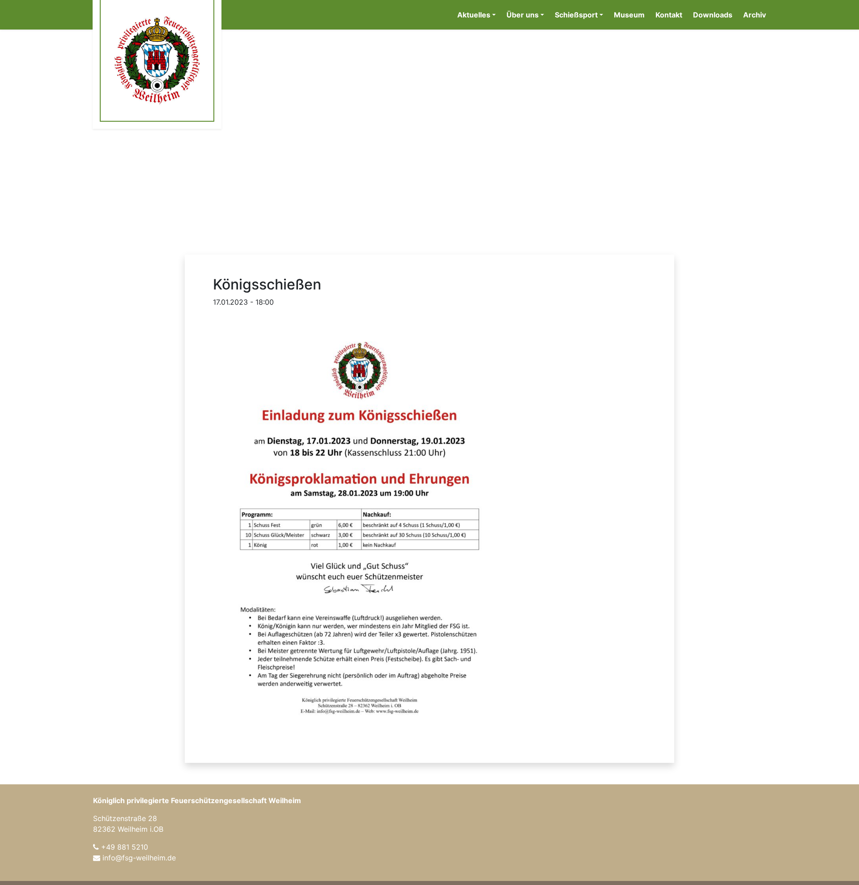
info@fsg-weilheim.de (139, 857)
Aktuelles (473, 14)
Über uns (522, 14)
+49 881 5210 (124, 846)
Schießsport (576, 14)
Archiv (754, 14)
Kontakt (668, 14)
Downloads (712, 14)
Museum (629, 14)
